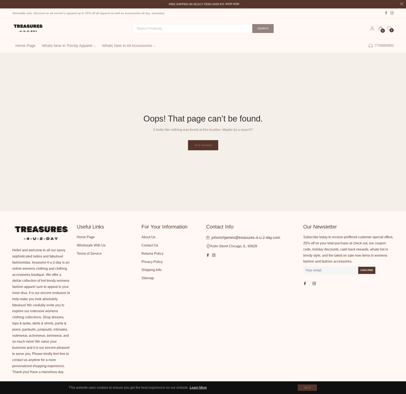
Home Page (86, 237)
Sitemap (147, 278)
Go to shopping (203, 145)
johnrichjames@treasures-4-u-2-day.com (245, 237)
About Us (148, 237)
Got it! (307, 387)
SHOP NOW (232, 4)
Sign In (372, 28)
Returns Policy (152, 253)
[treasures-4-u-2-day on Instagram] (315, 284)
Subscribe (366, 270)
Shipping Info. (151, 270)
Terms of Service (89, 253)
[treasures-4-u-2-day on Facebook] (305, 284)
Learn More (198, 387)
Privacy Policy (152, 262)
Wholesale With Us (91, 245)
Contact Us (149, 245)
